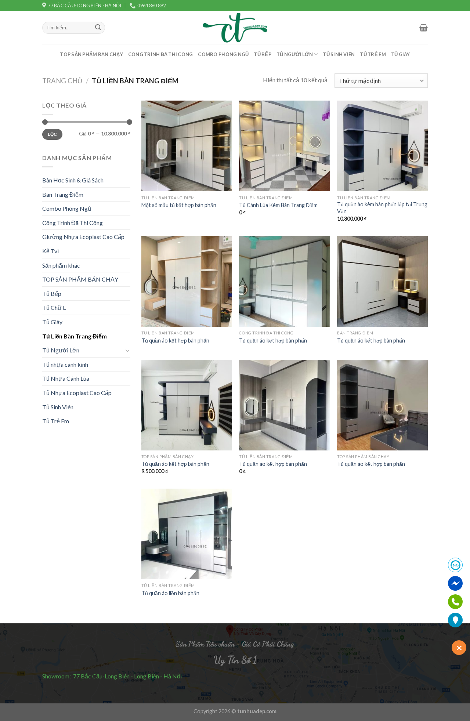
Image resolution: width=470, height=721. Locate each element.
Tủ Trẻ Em (373, 54)
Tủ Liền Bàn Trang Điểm (74, 336)
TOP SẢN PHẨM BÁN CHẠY (91, 54)
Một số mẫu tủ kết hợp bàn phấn (178, 205)
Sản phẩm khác (61, 265)
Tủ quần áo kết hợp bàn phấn (175, 340)
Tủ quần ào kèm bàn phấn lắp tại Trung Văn (382, 207)
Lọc (52, 134)
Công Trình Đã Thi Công (160, 54)
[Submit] (98, 28)
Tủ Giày (400, 54)
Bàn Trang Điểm (62, 194)
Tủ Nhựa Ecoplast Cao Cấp (77, 392)
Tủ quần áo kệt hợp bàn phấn (273, 340)
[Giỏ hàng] (423, 27)
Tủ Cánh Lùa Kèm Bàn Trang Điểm (278, 205)
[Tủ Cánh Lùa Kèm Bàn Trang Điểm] (284, 146)
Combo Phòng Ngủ (223, 54)
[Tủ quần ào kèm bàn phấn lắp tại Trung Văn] (382, 146)
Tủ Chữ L (54, 307)
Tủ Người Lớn (294, 54)
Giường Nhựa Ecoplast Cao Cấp (83, 236)
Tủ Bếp (262, 54)
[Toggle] (127, 350)
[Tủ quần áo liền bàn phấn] (186, 534)
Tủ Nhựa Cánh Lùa (65, 378)
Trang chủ (62, 81)
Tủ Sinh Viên (339, 54)
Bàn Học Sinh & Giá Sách (73, 180)
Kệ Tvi (50, 250)
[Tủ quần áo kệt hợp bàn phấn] (284, 281)
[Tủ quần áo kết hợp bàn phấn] (186, 281)
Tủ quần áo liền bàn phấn (170, 593)
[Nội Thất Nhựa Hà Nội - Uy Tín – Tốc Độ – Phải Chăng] (235, 28)
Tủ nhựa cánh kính (65, 364)
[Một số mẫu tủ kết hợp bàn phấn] (186, 146)
